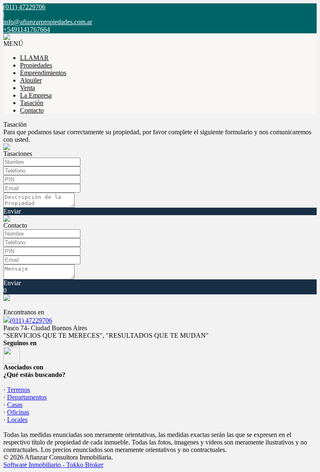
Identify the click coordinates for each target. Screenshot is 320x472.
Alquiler (31, 80)
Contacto (32, 110)
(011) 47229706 (31, 320)
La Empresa (36, 95)
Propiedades (36, 65)
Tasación (31, 102)
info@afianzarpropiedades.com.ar (47, 21)
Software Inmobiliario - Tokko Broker (53, 464)
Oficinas (18, 412)
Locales (17, 419)
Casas (14, 404)
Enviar (12, 211)
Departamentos (27, 397)
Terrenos (18, 389)
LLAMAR (34, 57)
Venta (27, 87)
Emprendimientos (43, 72)
